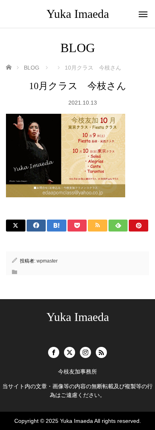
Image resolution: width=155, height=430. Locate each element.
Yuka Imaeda (77, 13)
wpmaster (47, 261)
